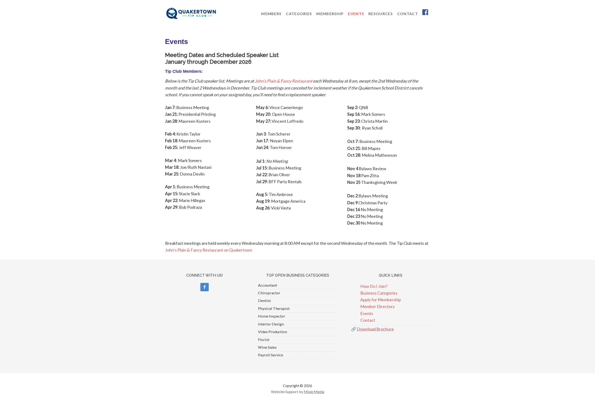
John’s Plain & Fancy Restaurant (283, 80)
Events (366, 313)
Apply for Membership (380, 299)
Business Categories (378, 292)
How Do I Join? (373, 286)
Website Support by (287, 391)
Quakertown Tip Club (202, 13)
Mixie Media (314, 391)
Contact (367, 320)
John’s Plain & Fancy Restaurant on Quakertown (208, 249)
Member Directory (377, 306)
